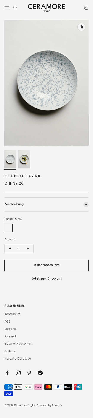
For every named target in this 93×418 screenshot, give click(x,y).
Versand (10, 329)
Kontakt (10, 336)
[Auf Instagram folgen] (18, 373)
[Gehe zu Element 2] (24, 160)
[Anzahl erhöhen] (27, 248)
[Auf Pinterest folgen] (29, 373)
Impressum (12, 314)
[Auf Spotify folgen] (40, 373)
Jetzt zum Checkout (47, 278)
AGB (7, 321)
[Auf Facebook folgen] (7, 373)
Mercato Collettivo (17, 358)
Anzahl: (9, 239)
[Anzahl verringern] (10, 248)
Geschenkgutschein (18, 344)
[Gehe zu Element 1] (10, 160)
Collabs (9, 351)
